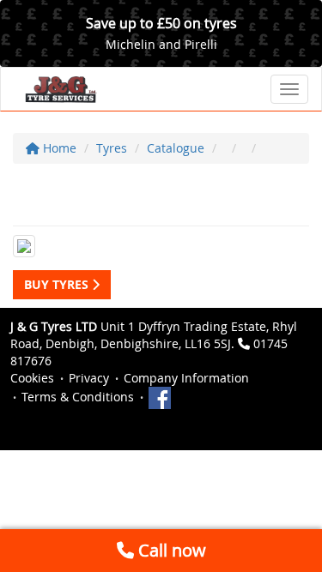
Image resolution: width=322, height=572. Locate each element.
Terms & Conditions (77, 396)
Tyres (111, 148)
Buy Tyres (58, 284)
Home (57, 148)
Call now (170, 550)
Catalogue (175, 148)
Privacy (89, 378)
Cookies (32, 378)
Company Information (186, 378)
